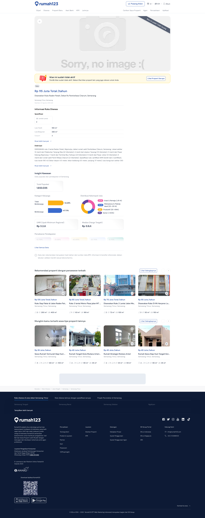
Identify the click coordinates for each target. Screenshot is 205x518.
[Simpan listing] (63, 278)
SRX (141, 440)
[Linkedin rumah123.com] (183, 419)
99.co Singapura (145, 436)
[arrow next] (168, 270)
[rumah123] (27, 420)
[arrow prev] (163, 270)
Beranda (37, 389)
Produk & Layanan (66, 436)
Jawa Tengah (56, 389)
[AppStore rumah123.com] (21, 500)
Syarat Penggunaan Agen (118, 440)
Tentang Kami (64, 432)
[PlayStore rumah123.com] (39, 500)
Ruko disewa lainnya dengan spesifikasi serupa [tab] (73, 398)
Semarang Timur (75, 389)
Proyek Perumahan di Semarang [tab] (109, 398)
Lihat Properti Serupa (156, 78)
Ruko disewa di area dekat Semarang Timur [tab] (31, 398)
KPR (86, 436)
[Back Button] (39, 21)
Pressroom (63, 448)
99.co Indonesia (145, 432)
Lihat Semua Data (42, 247)
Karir (61, 444)
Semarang (65, 389)
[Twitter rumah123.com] (168, 419)
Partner (62, 440)
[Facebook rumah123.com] (163, 419)
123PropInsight (65, 452)
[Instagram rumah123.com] (173, 419)
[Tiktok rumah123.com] (189, 419)
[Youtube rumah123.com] (177, 419)
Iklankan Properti (91, 432)
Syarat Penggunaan (116, 436)
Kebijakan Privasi (115, 432)
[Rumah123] (46, 3)
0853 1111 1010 (34, 455)
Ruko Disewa (46, 389)
